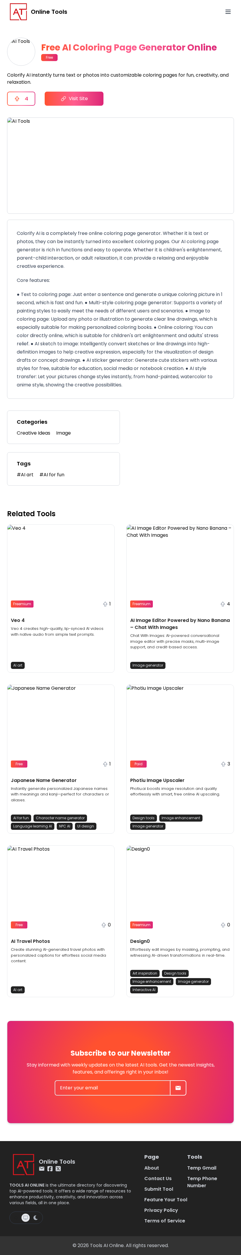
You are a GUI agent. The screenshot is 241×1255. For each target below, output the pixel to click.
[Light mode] (16, 1217)
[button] (61, 598)
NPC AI (64, 826)
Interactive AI (144, 989)
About (151, 1168)
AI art (17, 665)
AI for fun (21, 817)
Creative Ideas (33, 433)
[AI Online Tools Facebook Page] (50, 1169)
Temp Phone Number (202, 1182)
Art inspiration (145, 973)
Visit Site (78, 98)
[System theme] (25, 1218)
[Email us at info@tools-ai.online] (42, 1169)
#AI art (25, 474)
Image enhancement (181, 817)
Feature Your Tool (165, 1199)
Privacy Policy (161, 1210)
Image (63, 433)
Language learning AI (32, 826)
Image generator (148, 665)
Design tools (144, 817)
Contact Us (158, 1178)
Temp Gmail (201, 1168)
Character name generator (60, 817)
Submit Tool (158, 1189)
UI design (85, 826)
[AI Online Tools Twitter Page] (58, 1169)
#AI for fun (51, 474)
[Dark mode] (35, 1218)
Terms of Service (164, 1220)
